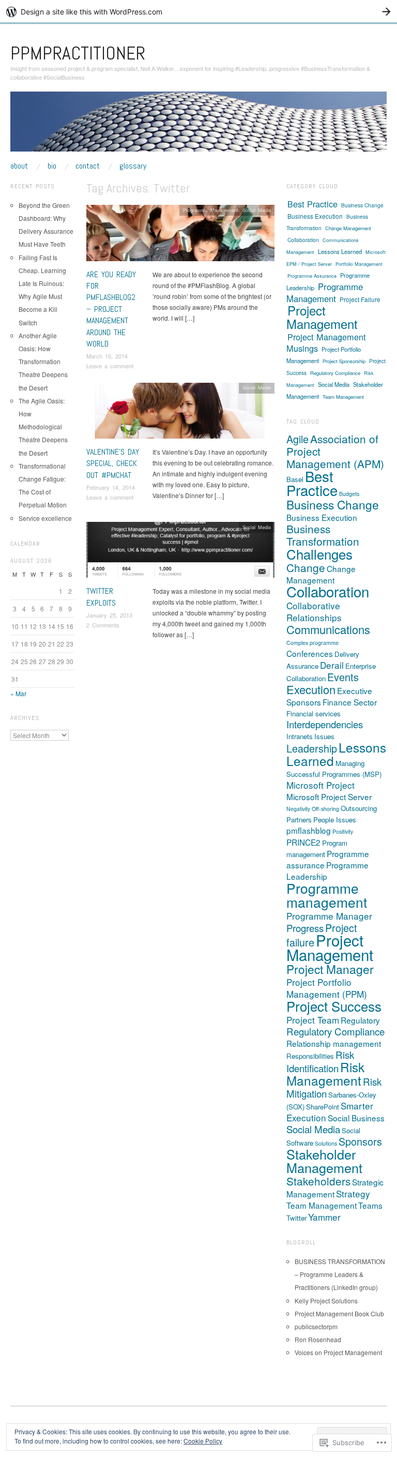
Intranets (299, 736)
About (19, 166)
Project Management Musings (326, 342)
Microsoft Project (320, 784)
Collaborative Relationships (314, 611)
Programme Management (210, 210)
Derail (332, 664)
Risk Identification (320, 1061)
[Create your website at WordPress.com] (198, 11)
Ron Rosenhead (318, 1339)
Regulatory (360, 1020)
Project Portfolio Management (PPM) (326, 987)
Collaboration (303, 240)
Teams (370, 1205)
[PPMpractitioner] (198, 125)
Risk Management (325, 1073)
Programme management (326, 894)
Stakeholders (318, 1181)
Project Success (333, 1005)
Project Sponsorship (344, 361)
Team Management (343, 396)
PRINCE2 (303, 842)
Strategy (353, 1193)
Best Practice (312, 204)
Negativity (298, 809)
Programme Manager (329, 915)
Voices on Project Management (338, 1352)
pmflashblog (308, 830)
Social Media (256, 210)
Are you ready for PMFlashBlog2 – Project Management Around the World (111, 309)
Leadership (311, 748)
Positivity (342, 831)
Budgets (349, 494)
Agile (297, 438)
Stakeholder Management (324, 1161)
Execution (310, 689)
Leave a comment (109, 366)
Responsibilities (310, 1056)
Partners (299, 819)
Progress (305, 928)
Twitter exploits (101, 596)
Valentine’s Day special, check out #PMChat (112, 463)
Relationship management (333, 1043)
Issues (324, 736)
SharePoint (322, 1106)
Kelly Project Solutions (326, 1300)
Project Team (312, 1019)
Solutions (326, 1143)
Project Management (322, 317)
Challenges (319, 553)
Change (305, 567)
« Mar (18, 693)
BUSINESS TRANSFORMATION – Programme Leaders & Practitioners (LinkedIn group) (340, 1274)
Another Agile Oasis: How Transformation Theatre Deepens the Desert (43, 361)
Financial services (313, 713)
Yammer (324, 1216)
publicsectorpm (316, 1326)
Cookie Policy (203, 1440)
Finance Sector (350, 702)
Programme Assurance (312, 276)
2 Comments (102, 625)
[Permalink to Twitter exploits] (180, 552)
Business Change (362, 205)
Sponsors (360, 1141)
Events (343, 676)
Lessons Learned (340, 251)
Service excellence (45, 518)
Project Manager (330, 968)
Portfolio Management (359, 264)
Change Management (348, 228)
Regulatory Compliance (335, 373)
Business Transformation (322, 535)
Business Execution (315, 216)
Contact (87, 166)
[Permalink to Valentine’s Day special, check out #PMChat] (180, 413)
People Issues (334, 819)
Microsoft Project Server (329, 796)
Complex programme (312, 643)
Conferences (309, 653)
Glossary (132, 166)
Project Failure (360, 299)
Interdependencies (324, 724)
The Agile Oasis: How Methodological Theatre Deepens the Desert (43, 426)
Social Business (356, 1117)
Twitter (296, 1218)
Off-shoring (325, 809)
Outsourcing (359, 808)
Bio (52, 166)
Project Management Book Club (339, 1313)
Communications (328, 629)
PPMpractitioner (77, 53)
